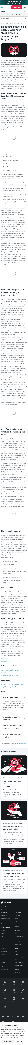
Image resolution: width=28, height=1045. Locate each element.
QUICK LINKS (5, 18)
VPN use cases (4, 948)
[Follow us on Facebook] (3, 1016)
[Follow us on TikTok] (8, 1021)
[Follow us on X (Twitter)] (8, 1016)
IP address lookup (19, 957)
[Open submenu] (25, 11)
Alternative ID (4, 912)
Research (4, 11)
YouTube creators (19, 936)
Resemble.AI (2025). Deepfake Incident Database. (12, 671)
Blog (16, 921)
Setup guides (18, 975)
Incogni (3, 930)
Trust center (17, 915)
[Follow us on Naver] (13, 1021)
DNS (16, 951)
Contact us (17, 926)
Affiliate (16, 933)
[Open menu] (25, 7)
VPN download (4, 959)
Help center (17, 972)
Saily (2, 936)
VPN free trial (4, 962)
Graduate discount (19, 941)
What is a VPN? (4, 943)
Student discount (18, 939)
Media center (18, 912)
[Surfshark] (2, 7)
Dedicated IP (4, 954)
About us (23, 743)
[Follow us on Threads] (13, 1016)
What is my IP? (18, 954)
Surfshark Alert (4, 915)
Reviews (3, 957)
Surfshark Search (5, 921)
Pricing (2, 923)
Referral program (18, 944)
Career (16, 918)
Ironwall (3, 933)
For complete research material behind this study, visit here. (14, 660)
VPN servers (4, 951)
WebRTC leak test (19, 962)
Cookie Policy (14, 1037)
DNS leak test (18, 959)
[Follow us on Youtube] (23, 1016)
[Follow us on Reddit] (3, 1021)
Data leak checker (19, 965)
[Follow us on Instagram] (18, 1016)
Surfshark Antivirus (5, 918)
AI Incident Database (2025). (9, 675)
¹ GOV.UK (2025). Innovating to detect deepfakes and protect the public (12, 686)
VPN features (4, 945)
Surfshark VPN (4, 909)
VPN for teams (4, 969)
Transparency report (19, 923)
